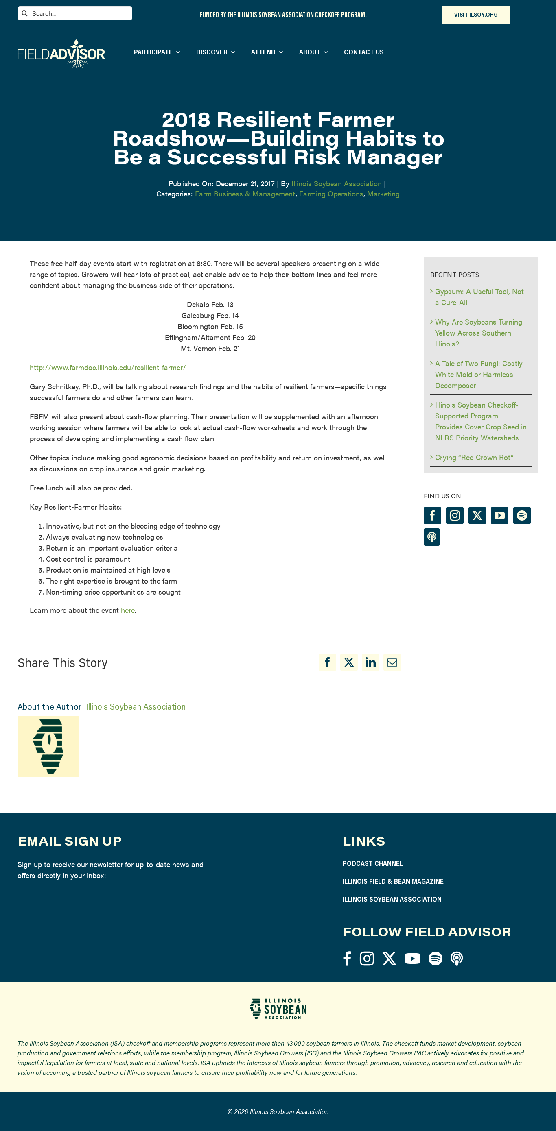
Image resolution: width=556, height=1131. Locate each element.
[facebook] (347, 958)
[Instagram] (455, 515)
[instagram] (367, 958)
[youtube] (412, 958)
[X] (349, 662)
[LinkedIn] (370, 662)
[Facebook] (327, 662)
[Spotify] (522, 515)
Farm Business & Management (245, 193)
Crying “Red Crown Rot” (474, 457)
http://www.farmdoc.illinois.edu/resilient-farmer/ (108, 367)
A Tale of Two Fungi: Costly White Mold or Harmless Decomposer (479, 374)
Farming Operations (331, 193)
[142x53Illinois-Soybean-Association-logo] (278, 1001)
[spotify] (435, 958)
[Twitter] (477, 515)
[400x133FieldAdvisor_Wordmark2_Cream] (61, 42)
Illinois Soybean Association (336, 183)
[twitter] (389, 958)
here (128, 610)
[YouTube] (499, 515)
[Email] (392, 662)
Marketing (383, 193)
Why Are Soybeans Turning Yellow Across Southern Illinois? (478, 332)
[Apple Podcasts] (432, 537)
